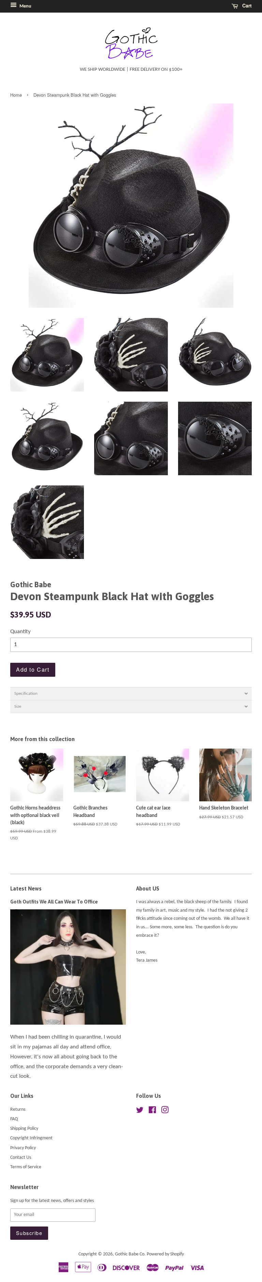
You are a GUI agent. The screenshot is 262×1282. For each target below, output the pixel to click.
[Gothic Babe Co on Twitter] (140, 1111)
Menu (24, 6)
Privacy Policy (23, 1148)
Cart (246, 5)
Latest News (26, 888)
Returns (17, 1109)
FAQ (14, 1119)
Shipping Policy (24, 1128)
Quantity (20, 632)
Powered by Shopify (165, 1254)
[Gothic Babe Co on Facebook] (152, 1111)
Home (16, 95)
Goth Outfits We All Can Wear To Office (54, 901)
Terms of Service (25, 1167)
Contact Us (20, 1157)
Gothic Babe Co (129, 1254)
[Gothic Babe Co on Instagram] (165, 1111)
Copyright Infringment (31, 1138)
